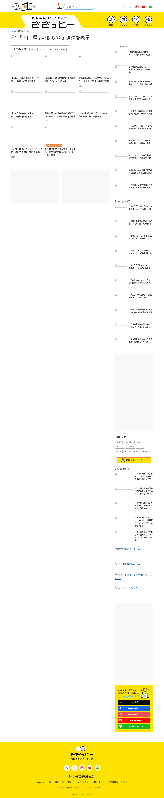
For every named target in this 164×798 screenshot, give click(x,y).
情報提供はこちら (134, 460)
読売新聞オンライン (118, 782)
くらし (140, 447)
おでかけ (131, 447)
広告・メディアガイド (78, 782)
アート (34, 49)
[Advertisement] (35, 186)
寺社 (63, 49)
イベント (44, 49)
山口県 (137, 451)
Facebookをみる (135, 708)
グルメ (139, 442)
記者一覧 (59, 782)
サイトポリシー (79, 787)
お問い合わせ (98, 782)
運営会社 (60, 787)
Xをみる (135, 702)
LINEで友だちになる (135, 726)
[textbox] (79, 7)
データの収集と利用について (97, 787)
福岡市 (119, 442)
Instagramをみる (135, 714)
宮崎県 (146, 451)
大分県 (128, 451)
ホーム (13, 31)
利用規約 (69, 787)
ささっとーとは (44, 782)
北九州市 (55, 49)
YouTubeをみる (135, 720)
